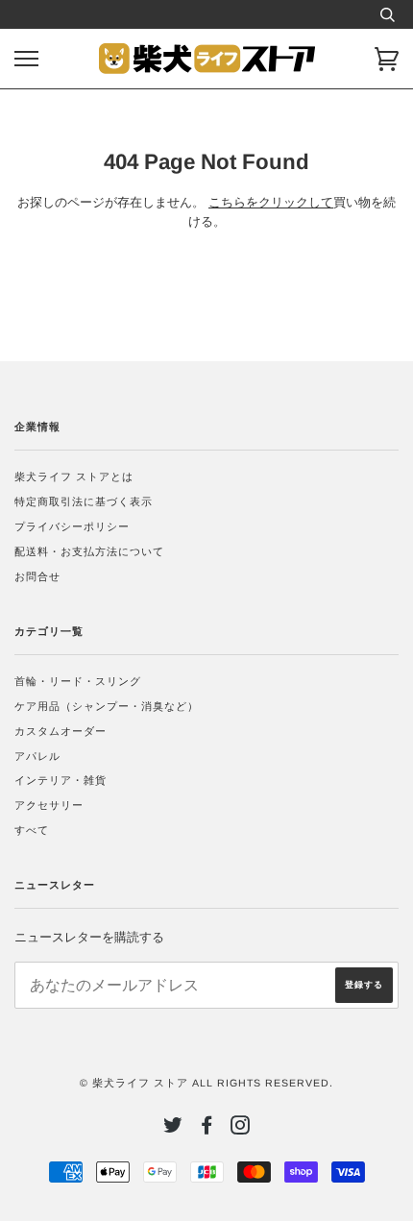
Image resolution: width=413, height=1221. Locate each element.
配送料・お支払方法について (89, 551)
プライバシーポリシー (72, 526)
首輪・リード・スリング (77, 681)
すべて (31, 830)
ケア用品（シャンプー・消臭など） (106, 706)
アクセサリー (49, 805)
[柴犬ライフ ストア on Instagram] (241, 1129)
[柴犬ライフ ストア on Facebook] (207, 1129)
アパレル (37, 756)
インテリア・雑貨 (60, 780)
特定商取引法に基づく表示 (83, 501)
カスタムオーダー (60, 731)
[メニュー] (26, 59)
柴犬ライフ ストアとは (74, 476)
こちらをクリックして (270, 202)
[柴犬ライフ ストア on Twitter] (173, 1129)
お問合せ (37, 576)
